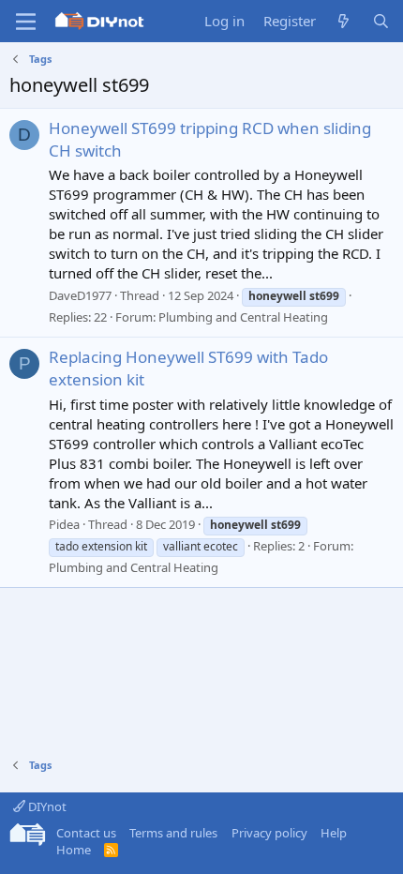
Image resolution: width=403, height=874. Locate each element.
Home (73, 849)
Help (334, 832)
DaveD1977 (80, 295)
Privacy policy (269, 832)
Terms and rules (173, 832)
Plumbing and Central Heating (243, 317)
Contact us (86, 832)
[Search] (381, 21)
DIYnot (46, 806)
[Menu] (26, 21)
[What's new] (343, 21)
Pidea (64, 524)
